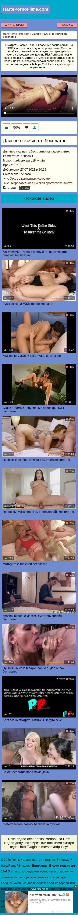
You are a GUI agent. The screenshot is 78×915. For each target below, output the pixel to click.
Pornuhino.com (26, 61)
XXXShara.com (17, 48)
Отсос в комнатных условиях (30, 178)
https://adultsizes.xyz (48, 64)
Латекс (24, 187)
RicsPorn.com (54, 54)
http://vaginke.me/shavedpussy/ (44, 847)
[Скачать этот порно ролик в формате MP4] (34, 127)
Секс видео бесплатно (26, 839)
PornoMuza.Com (57, 839)
